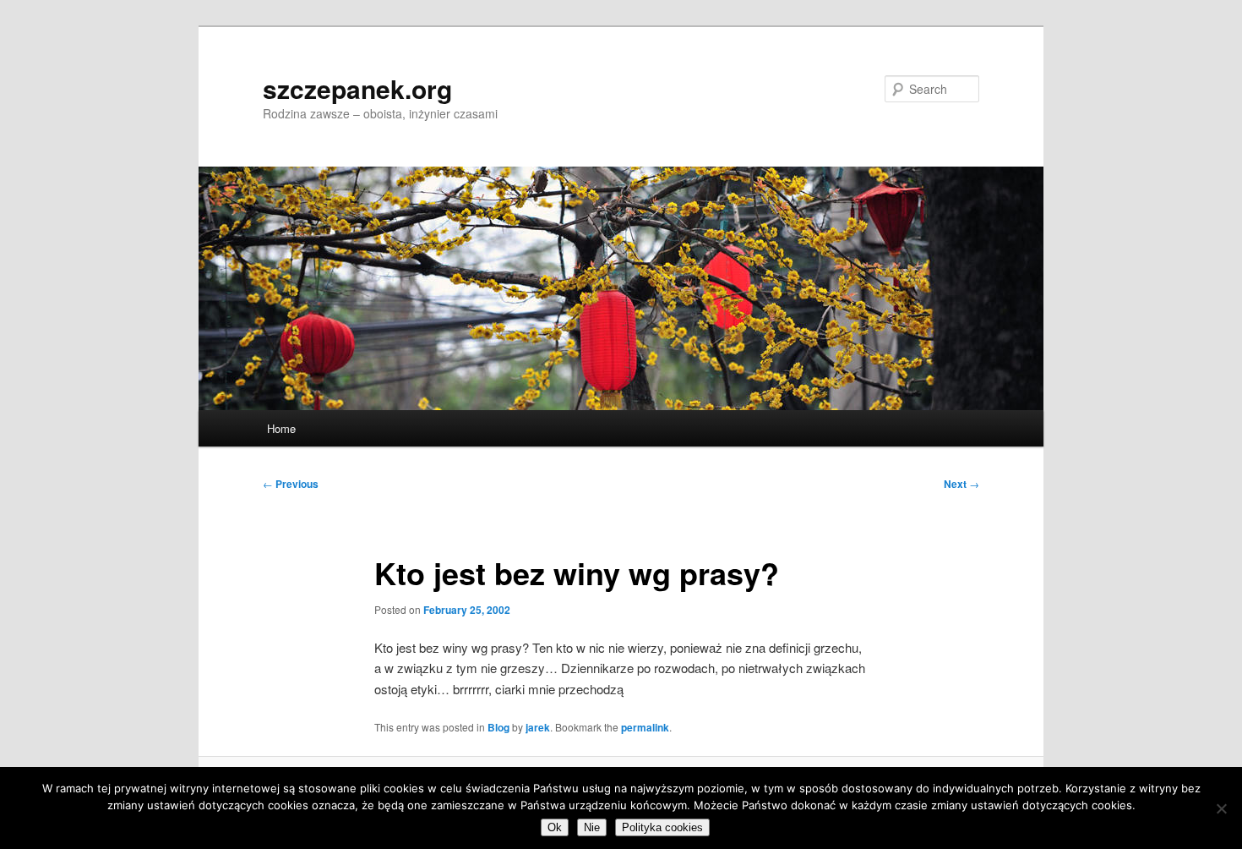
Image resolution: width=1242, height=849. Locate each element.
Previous (291, 483)
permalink (645, 727)
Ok (554, 827)
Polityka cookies (662, 827)
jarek (538, 727)
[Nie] (1220, 808)
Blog (498, 727)
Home (281, 428)
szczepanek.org (357, 88)
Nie (592, 827)
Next (961, 483)
